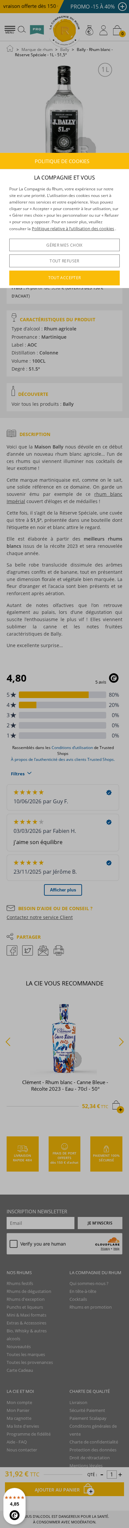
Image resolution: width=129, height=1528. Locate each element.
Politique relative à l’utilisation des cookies (73, 228)
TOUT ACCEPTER (64, 277)
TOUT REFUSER (64, 261)
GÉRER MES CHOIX (64, 245)
